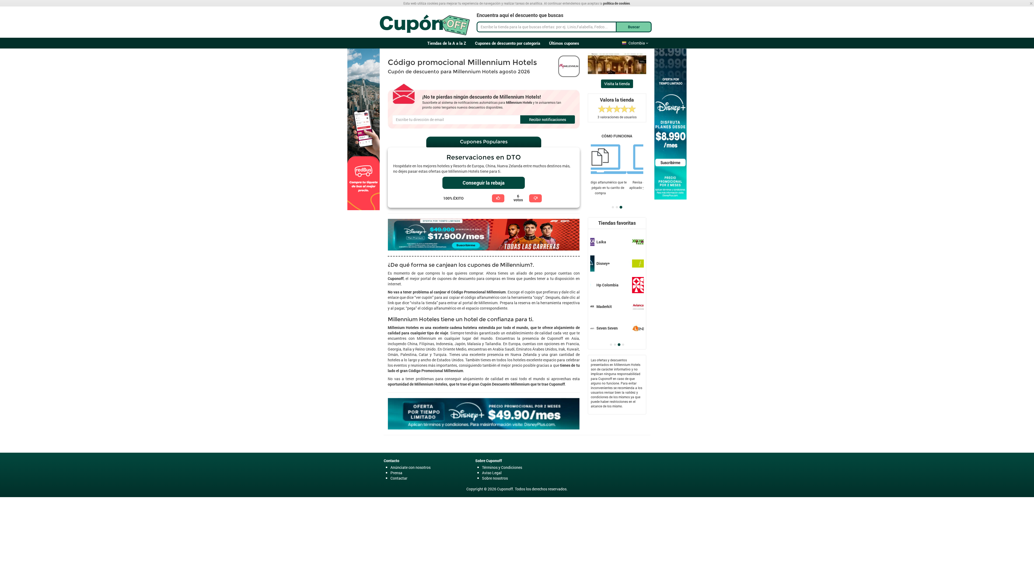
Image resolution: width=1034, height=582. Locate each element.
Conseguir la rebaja (484, 182)
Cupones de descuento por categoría (507, 43)
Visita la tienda (617, 83)
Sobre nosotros (495, 478)
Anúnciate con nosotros (410, 467)
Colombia (637, 43)
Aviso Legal (492, 472)
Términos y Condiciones (502, 467)
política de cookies (616, 3)
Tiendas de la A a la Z (446, 43)
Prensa (396, 472)
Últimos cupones (564, 43)
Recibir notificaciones (547, 119)
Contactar (398, 478)
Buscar (634, 26)
